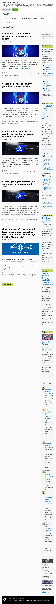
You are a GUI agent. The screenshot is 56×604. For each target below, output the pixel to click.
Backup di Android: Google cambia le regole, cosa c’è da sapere (47, 278)
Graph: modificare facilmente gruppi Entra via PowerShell (17, 85)
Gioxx (10, 600)
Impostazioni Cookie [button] (6, 9)
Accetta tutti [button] (15, 9)
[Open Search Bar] (51, 22)
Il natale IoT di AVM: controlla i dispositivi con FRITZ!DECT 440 (47, 112)
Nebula (42, 19)
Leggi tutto (28, 68)
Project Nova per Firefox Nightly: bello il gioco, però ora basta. (49, 414)
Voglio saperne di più (31, 6)
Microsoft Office (23, 276)
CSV (12, 274)
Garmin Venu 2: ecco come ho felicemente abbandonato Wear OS (48, 168)
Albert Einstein (45, 577)
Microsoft (17, 74)
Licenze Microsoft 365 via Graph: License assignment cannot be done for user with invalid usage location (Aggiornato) (19, 233)
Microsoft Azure (30, 74)
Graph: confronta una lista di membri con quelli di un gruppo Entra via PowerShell (18, 134)
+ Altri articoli (7, 284)
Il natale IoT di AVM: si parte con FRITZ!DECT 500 (48, 163)
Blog (14, 19)
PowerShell (15, 75)
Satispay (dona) (48, 73)
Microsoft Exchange (6, 276)
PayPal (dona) (48, 75)
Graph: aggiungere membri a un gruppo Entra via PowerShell (18, 183)
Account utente (7, 74)
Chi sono (6, 19)
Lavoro (5, 72)
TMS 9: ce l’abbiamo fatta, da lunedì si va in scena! (46, 222)
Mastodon (44, 600)
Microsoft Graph (8, 75)
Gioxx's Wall (18, 600)
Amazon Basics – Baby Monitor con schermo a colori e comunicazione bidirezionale (48, 187)
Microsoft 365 (23, 74)
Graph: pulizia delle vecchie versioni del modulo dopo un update (16, 36)
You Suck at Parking (46, 343)
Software (7, 22)
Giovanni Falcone (45, 592)
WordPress (22, 600)
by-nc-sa (40, 600)
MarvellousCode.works (28, 19)
